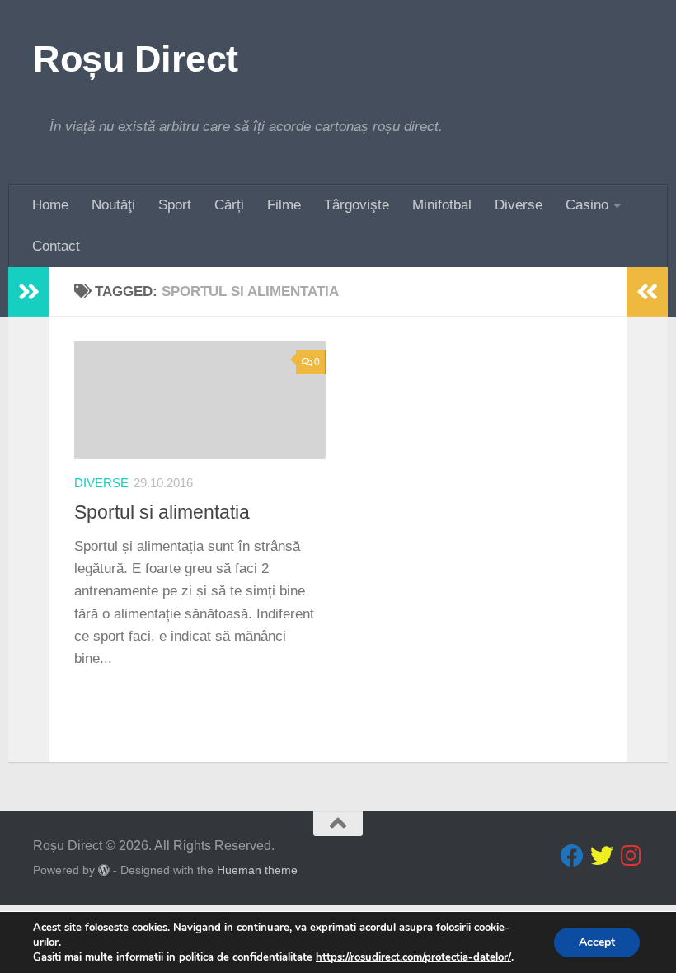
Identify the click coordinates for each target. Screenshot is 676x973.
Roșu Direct (135, 59)
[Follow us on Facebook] (572, 855)
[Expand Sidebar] (28, 292)
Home (50, 205)
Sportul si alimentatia (162, 512)
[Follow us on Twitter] (601, 855)
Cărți (229, 205)
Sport (174, 205)
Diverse (518, 205)
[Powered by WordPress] (104, 870)
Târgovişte (356, 205)
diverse (101, 483)
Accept (597, 942)
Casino (587, 205)
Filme (284, 205)
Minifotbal (442, 205)
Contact (56, 246)
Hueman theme (257, 870)
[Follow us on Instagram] (631, 855)
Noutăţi (113, 205)
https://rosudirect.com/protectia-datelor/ (413, 957)
